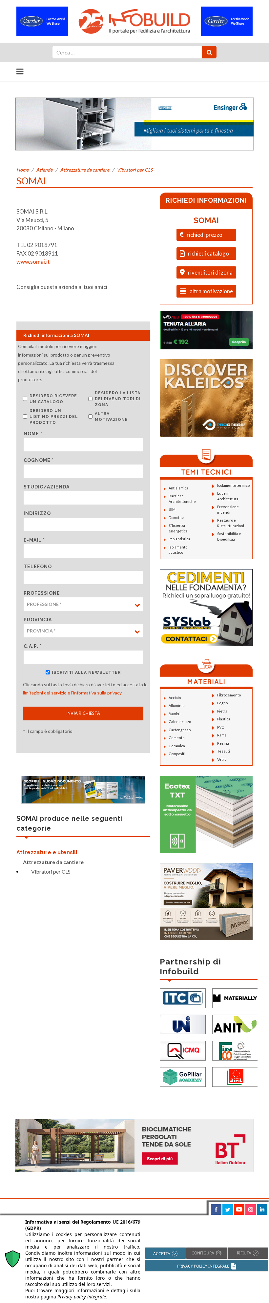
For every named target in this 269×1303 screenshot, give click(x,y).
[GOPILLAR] (183, 1076)
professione (42, 593)
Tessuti (223, 751)
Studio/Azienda (47, 486)
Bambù (174, 714)
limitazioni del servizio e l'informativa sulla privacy (72, 692)
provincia (38, 619)
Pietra (222, 711)
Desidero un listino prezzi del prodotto (54, 416)
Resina (223, 743)
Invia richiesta (83, 713)
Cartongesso (180, 730)
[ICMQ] (183, 1049)
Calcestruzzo (180, 721)
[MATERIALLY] (235, 997)
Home (22, 170)
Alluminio (176, 705)
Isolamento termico (233, 485)
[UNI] (183, 1023)
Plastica (223, 719)
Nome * (33, 433)
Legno (222, 703)
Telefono (38, 566)
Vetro (221, 759)
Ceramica (177, 746)
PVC (220, 727)
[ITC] (183, 997)
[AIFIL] (235, 1076)
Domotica (176, 517)
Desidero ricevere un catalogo (53, 399)
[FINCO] (235, 1049)
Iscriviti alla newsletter (86, 672)
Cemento (176, 737)
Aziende (44, 170)
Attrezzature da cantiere (84, 170)
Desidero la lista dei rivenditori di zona (118, 399)
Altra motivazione (111, 416)
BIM (172, 509)
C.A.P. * (33, 646)
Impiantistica (179, 539)
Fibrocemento (229, 695)
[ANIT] (235, 1023)
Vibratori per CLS (135, 170)
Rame (222, 735)
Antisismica (178, 488)
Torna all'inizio (245, 1206)
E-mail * (34, 540)
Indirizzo (37, 513)
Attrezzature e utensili (46, 852)
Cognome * (39, 460)
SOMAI (206, 220)
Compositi (177, 754)
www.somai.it (33, 261)
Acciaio (175, 697)
